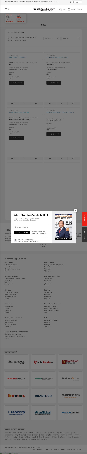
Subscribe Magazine (64, 239)
